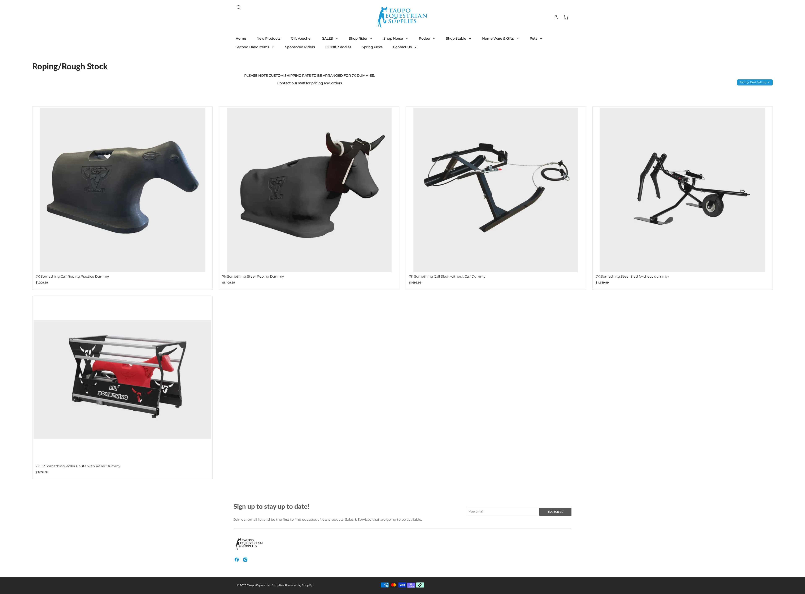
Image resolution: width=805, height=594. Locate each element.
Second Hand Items (252, 47)
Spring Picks (372, 47)
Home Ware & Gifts (498, 38)
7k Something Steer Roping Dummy (253, 276)
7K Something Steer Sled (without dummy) (632, 276)
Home (241, 38)
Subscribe (555, 511)
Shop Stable (456, 38)
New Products (268, 38)
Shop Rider (358, 38)
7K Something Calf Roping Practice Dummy (72, 276)
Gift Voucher (301, 38)
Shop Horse (393, 38)
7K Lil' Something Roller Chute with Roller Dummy (78, 466)
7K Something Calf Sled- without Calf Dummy (447, 276)
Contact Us (402, 47)
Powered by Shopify (298, 585)
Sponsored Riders (300, 47)
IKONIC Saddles (338, 47)
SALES (327, 38)
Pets (533, 38)
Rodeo (424, 38)
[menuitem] (241, 38)
